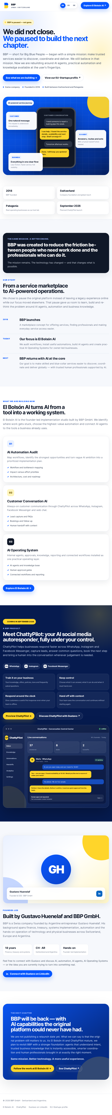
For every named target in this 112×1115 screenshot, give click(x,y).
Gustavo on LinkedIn (38, 1107)
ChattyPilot (21, 1107)
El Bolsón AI (8, 1107)
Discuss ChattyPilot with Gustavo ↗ (59, 715)
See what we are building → (21, 77)
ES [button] (69, 5)
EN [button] (63, 5)
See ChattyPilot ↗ (69, 1068)
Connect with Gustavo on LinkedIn (29, 973)
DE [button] (74, 5)
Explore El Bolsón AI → (18, 588)
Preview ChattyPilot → (19, 715)
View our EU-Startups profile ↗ (63, 77)
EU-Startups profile (59, 1107)
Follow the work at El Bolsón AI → (32, 1068)
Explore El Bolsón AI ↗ (95, 5)
